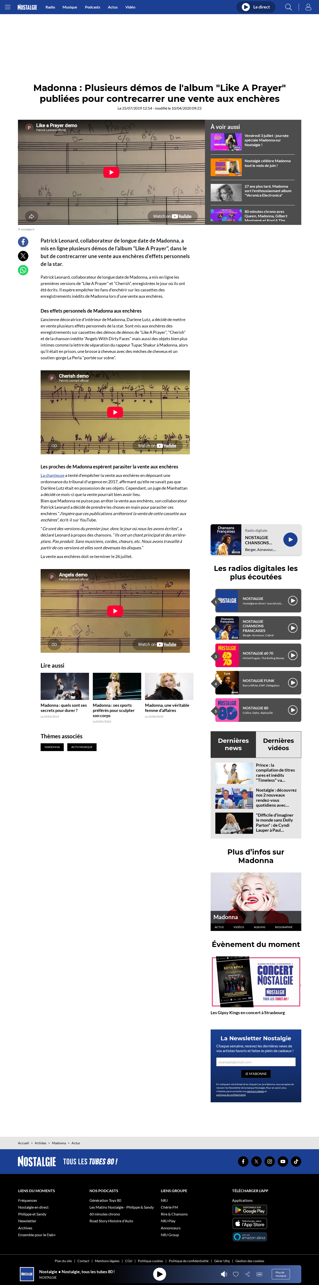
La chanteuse (52, 475)
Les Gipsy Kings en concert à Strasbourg (248, 1012)
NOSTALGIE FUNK (258, 680)
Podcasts (92, 7)
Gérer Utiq (222, 1261)
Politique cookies (150, 1261)
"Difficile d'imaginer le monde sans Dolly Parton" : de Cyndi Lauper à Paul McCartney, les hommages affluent (274, 827)
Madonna (225, 916)
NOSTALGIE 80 (255, 708)
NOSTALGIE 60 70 (258, 653)
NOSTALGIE (253, 598)
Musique (70, 7)
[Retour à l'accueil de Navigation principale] (27, 7)
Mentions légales (107, 1261)
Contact (83, 1261)
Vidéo (130, 7)
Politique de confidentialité (188, 1261)
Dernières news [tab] (233, 744)
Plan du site (63, 1261)
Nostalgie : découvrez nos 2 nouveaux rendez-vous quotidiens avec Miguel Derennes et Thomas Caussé (276, 802)
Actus (113, 7)
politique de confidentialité (231, 1094)
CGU (128, 1261)
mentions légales (255, 1091)
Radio (50, 7)
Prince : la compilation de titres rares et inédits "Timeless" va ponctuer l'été (275, 775)
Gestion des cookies (249, 1261)
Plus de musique (281, 1274)
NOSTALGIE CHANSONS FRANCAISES (258, 540)
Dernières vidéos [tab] (278, 744)
